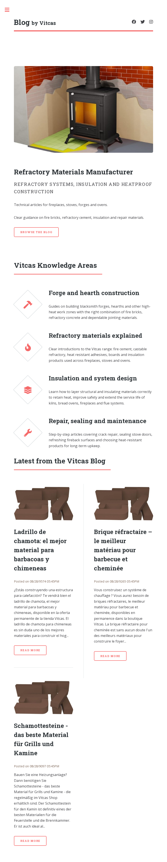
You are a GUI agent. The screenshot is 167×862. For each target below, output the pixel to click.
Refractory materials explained (95, 335)
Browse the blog (36, 232)
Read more (30, 650)
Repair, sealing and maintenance (97, 421)
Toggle (9, 9)
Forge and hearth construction (94, 293)
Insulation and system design (93, 378)
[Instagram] (151, 22)
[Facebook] (134, 22)
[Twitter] (142, 22)
